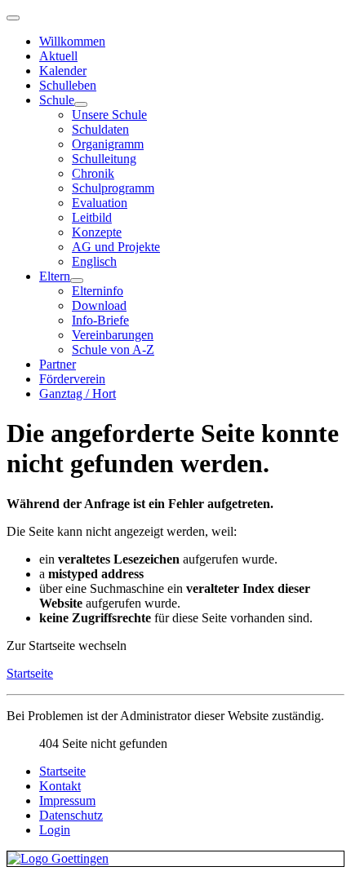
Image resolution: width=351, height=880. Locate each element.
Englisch (94, 261)
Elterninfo (97, 291)
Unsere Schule (109, 115)
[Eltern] (76, 280)
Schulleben (67, 85)
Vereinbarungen (112, 335)
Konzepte (97, 232)
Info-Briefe (100, 320)
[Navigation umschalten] (13, 17)
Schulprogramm (113, 188)
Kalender (63, 70)
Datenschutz (71, 815)
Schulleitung (104, 159)
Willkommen (72, 41)
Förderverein (72, 379)
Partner (57, 364)
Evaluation (99, 203)
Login (54, 830)
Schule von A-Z (113, 349)
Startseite (30, 673)
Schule (56, 100)
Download (99, 305)
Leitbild (92, 217)
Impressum (67, 800)
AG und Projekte (116, 247)
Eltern (54, 276)
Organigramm (108, 144)
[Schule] (80, 104)
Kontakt (60, 786)
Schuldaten (100, 129)
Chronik (93, 173)
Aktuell (58, 56)
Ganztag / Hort (77, 393)
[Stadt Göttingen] (175, 859)
